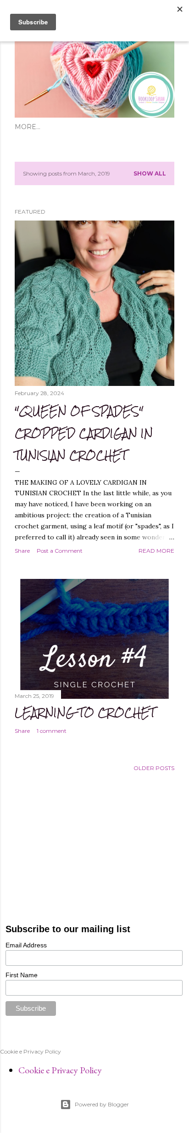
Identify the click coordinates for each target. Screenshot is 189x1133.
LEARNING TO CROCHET (85, 712)
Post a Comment (60, 550)
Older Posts (153, 768)
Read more (156, 550)
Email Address (26, 945)
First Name (22, 975)
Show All (149, 173)
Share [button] (22, 550)
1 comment (52, 730)
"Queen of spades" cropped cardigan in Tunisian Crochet (84, 433)
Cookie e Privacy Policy (60, 1070)
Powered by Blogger (102, 1104)
